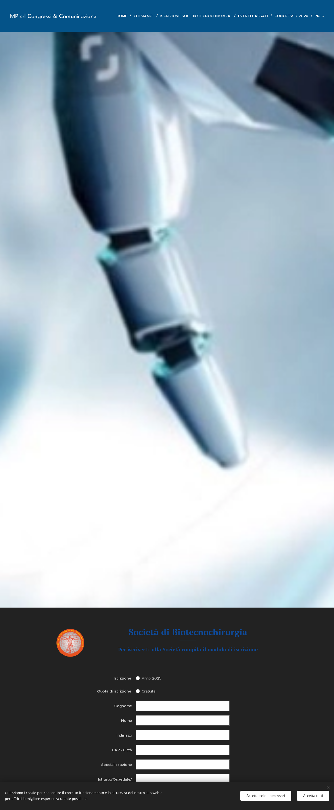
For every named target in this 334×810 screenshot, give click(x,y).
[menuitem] (123, 16)
